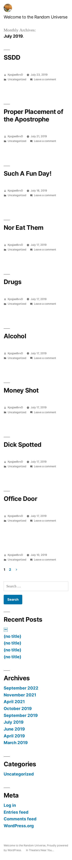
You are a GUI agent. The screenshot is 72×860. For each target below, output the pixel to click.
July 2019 (13, 722)
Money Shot (21, 390)
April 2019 (14, 735)
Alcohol (15, 336)
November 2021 (20, 694)
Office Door (20, 498)
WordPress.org (19, 825)
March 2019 (16, 742)
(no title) (12, 636)
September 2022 (21, 688)
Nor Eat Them (23, 227)
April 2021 (14, 701)
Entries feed (16, 812)
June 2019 (14, 729)
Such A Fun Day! (27, 173)
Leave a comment (45, 79)
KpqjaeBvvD (15, 74)
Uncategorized (17, 79)
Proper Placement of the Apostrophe (33, 115)
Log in (10, 805)
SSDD (12, 57)
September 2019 (21, 715)
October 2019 (18, 708)
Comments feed (20, 818)
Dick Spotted (22, 444)
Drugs (12, 282)
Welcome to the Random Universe (35, 16)
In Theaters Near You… (40, 850)
